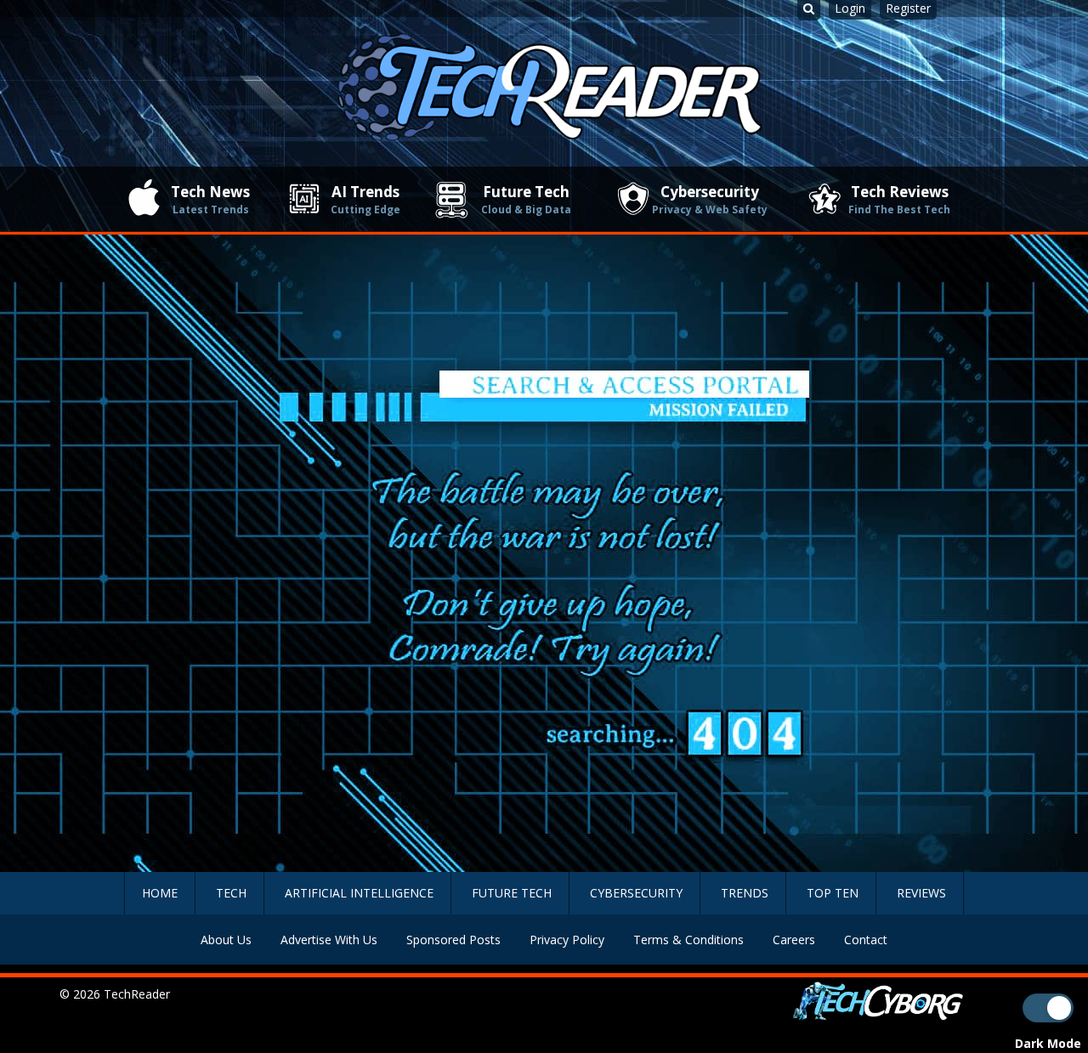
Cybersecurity (710, 199)
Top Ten (832, 893)
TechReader (137, 994)
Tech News (210, 199)
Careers (794, 939)
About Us (226, 939)
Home (160, 893)
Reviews (921, 893)
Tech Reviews (899, 199)
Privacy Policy (567, 939)
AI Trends (365, 199)
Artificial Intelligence (359, 893)
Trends (744, 893)
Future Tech (526, 199)
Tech (231, 893)
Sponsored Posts (453, 939)
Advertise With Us (328, 939)
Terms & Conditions (688, 939)
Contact (865, 939)
